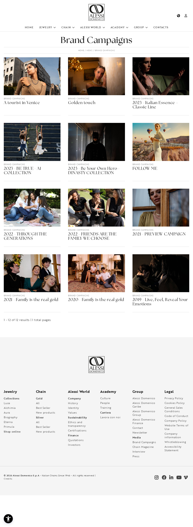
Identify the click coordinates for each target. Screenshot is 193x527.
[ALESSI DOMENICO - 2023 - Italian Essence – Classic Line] (160, 76)
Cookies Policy (175, 403)
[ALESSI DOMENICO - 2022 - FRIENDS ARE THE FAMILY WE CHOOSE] (96, 208)
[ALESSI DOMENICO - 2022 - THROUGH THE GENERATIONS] (32, 208)
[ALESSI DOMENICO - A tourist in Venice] (32, 76)
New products (45, 412)
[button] (8, 518)
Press (135, 456)
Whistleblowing (175, 442)
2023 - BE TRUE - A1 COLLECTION (22, 171)
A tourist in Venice (22, 103)
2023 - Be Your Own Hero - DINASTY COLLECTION (94, 171)
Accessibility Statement (173, 448)
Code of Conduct (176, 416)
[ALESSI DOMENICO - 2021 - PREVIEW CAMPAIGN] (160, 208)
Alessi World (90, 27)
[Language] (178, 15)
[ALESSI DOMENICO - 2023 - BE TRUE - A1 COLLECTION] (32, 142)
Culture (105, 398)
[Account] (186, 15)
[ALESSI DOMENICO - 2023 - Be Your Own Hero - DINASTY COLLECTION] (96, 142)
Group (139, 27)
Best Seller (43, 408)
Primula (9, 426)
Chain (66, 27)
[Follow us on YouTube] (178, 478)
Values (72, 412)
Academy (118, 27)
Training (105, 407)
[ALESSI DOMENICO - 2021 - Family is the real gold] (32, 273)
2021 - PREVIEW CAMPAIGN (159, 234)
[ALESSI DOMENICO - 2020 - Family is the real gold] (96, 273)
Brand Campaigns (14, 98)
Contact (137, 428)
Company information (173, 435)
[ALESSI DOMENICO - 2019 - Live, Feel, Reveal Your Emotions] (160, 273)
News (90, 50)
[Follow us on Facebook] (163, 478)
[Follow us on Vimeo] (185, 478)
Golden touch (81, 103)
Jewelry (45, 27)
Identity (73, 408)
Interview (138, 451)
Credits (8, 478)
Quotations (76, 440)
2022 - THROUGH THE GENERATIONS (25, 236)
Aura (7, 412)
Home (29, 27)
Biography (11, 417)
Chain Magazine (143, 447)
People (105, 403)
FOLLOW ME (144, 169)
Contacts (160, 27)
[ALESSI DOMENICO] (96, 20)
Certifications (77, 430)
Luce (7, 403)
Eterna (8, 422)
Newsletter (139, 432)
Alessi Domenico (143, 398)
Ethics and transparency (77, 423)
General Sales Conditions (174, 409)
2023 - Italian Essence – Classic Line (155, 105)
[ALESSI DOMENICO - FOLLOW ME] (160, 142)
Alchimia (10, 408)
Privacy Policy (174, 398)
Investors (74, 445)
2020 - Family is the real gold (96, 300)
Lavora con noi (110, 417)
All (38, 403)
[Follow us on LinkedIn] (171, 478)
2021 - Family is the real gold (31, 300)
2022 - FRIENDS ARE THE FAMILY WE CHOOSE (92, 236)
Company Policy (176, 420)
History (73, 403)
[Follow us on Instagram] (156, 478)
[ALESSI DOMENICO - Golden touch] (96, 76)
